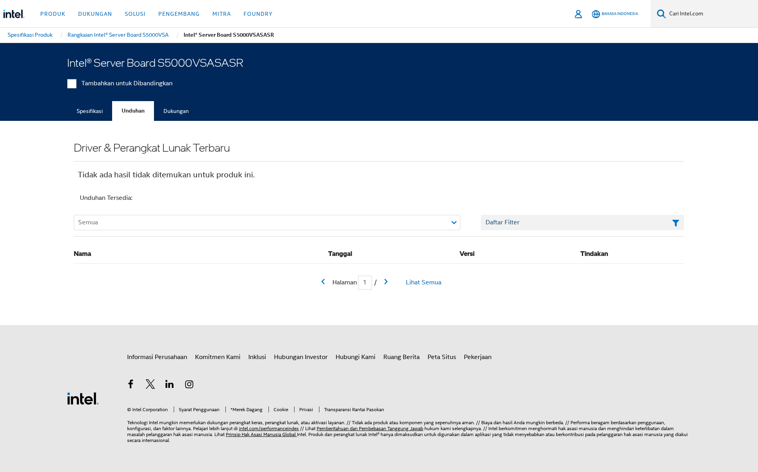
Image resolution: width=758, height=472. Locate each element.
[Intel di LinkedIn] (169, 385)
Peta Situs (442, 357)
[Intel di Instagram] (189, 385)
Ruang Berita (401, 357)
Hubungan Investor (301, 357)
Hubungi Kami (355, 357)
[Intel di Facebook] (130, 385)
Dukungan (176, 111)
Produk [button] (53, 13)
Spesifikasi (90, 111)
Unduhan (133, 111)
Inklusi (257, 357)
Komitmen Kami (217, 357)
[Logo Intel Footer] (83, 398)
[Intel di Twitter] (150, 385)
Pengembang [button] (179, 13)
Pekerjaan (478, 357)
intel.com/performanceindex (269, 428)
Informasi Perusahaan (157, 357)
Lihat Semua (423, 282)
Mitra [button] (221, 13)
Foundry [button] (258, 13)
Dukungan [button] (95, 13)
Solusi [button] (135, 13)
